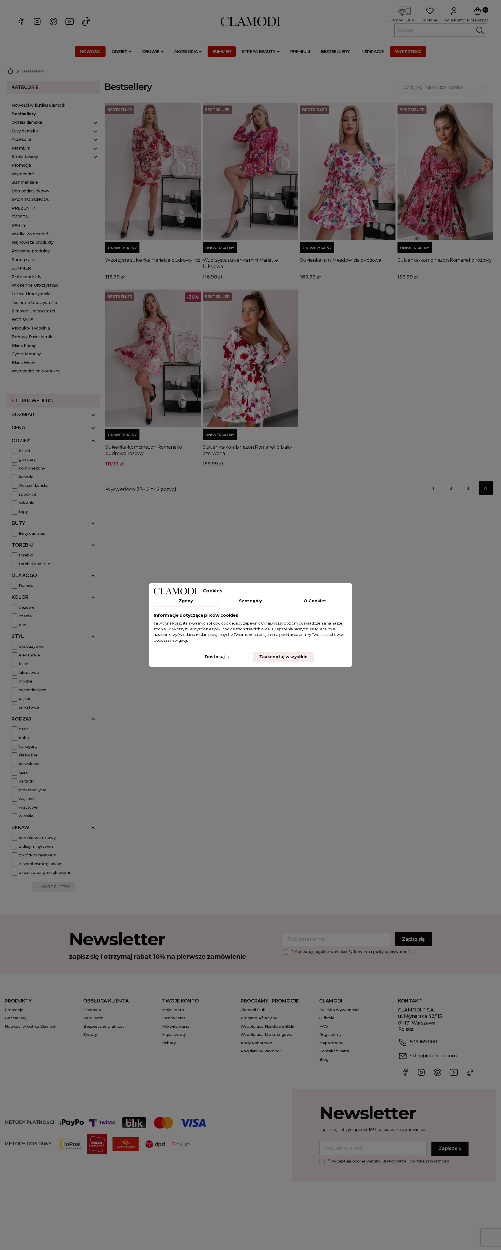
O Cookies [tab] (315, 600)
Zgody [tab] (186, 600)
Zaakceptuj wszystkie (283, 656)
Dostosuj (215, 656)
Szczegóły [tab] (250, 600)
